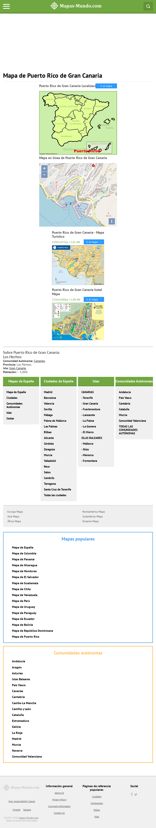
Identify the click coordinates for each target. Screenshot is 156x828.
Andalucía (125, 392)
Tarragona (50, 483)
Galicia (16, 727)
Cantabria (124, 403)
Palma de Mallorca (55, 420)
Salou (47, 472)
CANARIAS (87, 392)
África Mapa (14, 521)
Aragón (17, 667)
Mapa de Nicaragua (24, 565)
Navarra (17, 750)
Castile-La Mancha (24, 703)
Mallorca (88, 443)
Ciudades (11, 398)
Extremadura (20, 721)
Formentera (90, 461)
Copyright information (59, 806)
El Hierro (88, 432)
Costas (10, 418)
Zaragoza (49, 449)
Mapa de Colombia (24, 553)
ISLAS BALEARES (91, 438)
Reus (47, 466)
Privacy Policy (59, 799)
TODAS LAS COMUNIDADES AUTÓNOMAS (128, 430)
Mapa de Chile (21, 589)
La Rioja (17, 733)
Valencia (49, 403)
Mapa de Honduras (24, 571)
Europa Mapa (15, 511)
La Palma (88, 420)
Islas (9, 412)
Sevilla (48, 409)
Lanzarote (89, 415)
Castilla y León (21, 709)
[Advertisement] (78, 45)
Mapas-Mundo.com (28, 817)
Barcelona (50, 398)
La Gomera (89, 426)
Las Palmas (50, 426)
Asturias (17, 673)
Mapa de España (16, 392)
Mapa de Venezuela (24, 595)
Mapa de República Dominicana (32, 631)
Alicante (49, 438)
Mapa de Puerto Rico (25, 636)
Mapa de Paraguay (24, 613)
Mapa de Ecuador (23, 619)
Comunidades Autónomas (14, 405)
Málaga (48, 415)
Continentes (97, 803)
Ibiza (86, 449)
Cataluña (124, 409)
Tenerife (88, 398)
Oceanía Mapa (90, 521)
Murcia (48, 455)
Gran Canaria (17, 368)
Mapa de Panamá (23, 559)
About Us (59, 793)
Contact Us (59, 813)
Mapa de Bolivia (22, 625)
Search (148, 6)
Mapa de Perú (21, 601)
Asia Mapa (13, 516)
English (16, 809)
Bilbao (48, 432)
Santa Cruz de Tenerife (57, 489)
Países (97, 810)
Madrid (48, 392)
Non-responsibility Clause (22, 801)
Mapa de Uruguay (23, 607)
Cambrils (49, 478)
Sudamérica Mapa (92, 516)
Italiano (27, 809)
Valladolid (50, 461)
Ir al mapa (106, 86)
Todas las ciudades (55, 495)
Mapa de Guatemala (25, 583)
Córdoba (49, 443)
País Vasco (125, 398)
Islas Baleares (21, 679)
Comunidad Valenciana (132, 420)
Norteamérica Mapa (93, 511)
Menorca (88, 455)
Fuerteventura (91, 409)
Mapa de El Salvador (25, 577)
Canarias (39, 361)
